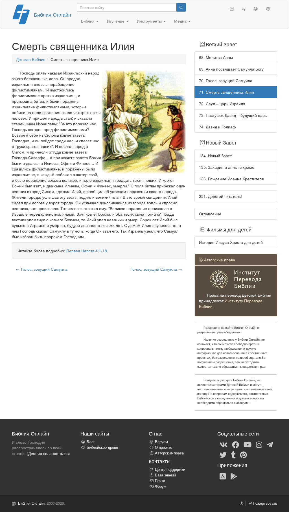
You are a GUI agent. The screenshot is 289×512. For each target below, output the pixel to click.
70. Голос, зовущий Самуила (225, 80)
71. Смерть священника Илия (226, 92)
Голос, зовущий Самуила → (156, 269)
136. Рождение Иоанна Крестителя (231, 178)
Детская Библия (30, 59)
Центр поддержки (170, 469)
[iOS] (223, 476)
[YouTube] (247, 444)
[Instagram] (259, 444)
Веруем (161, 441)
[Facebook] (235, 444)
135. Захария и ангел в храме (226, 167)
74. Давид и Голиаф (217, 127)
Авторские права (169, 453)
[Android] (233, 476)
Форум (160, 486)
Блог (91, 441)
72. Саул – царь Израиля (222, 103)
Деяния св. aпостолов (48, 453)
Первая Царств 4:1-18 (86, 250)
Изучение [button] (116, 21)
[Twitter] (223, 454)
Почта (160, 480)
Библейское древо (102, 447)
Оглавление (210, 213)
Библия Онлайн (52, 14)
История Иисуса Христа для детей (231, 242)
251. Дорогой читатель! (220, 196)
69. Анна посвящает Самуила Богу (231, 69)
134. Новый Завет (215, 155)
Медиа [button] (181, 21)
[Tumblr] (233, 454)
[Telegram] (270, 444)
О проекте (163, 447)
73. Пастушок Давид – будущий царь (233, 115)
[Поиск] (181, 7)
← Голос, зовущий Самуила (41, 269)
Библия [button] (88, 21)
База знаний (165, 475)
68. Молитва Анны (216, 57)
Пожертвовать (264, 503)
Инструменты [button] (150, 21)
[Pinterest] (243, 454)
